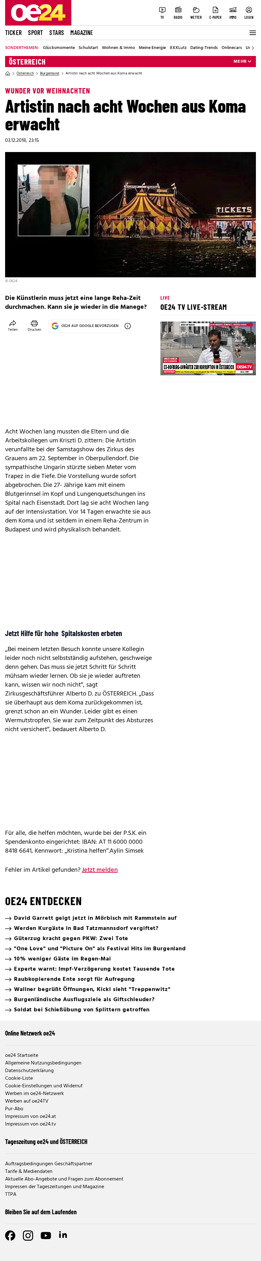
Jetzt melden (100, 870)
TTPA (10, 1194)
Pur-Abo (14, 1109)
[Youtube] (46, 1235)
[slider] (191, 365)
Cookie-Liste (19, 1078)
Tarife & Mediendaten (29, 1171)
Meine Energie (152, 48)
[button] (171, 365)
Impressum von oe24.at (30, 1116)
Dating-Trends (204, 48)
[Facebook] (10, 1235)
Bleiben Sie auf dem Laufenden (41, 1212)
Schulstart (88, 48)
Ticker (13, 32)
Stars (56, 32)
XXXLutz (178, 48)
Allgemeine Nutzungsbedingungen (43, 1063)
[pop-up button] (235, 365)
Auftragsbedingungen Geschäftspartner (48, 1164)
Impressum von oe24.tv (30, 1124)
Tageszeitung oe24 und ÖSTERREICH (46, 1141)
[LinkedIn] (64, 1235)
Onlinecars (232, 48)
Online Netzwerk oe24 (30, 1033)
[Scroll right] (253, 48)
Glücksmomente (59, 48)
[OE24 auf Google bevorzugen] (127, 326)
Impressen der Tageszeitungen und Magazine (54, 1187)
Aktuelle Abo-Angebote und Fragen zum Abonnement (64, 1179)
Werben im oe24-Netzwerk (34, 1094)
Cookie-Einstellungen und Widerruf (43, 1086)
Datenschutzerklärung (29, 1071)
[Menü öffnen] (252, 32)
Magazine (81, 32)
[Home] (7, 73)
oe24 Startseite (21, 1055)
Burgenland (49, 73)
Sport (35, 32)
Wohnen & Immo (118, 48)
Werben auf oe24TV (26, 1101)
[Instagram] (28, 1235)
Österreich (27, 61)
